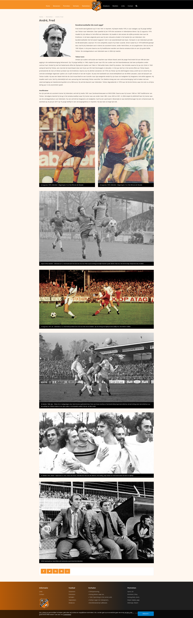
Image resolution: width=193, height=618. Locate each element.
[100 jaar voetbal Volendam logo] (52, 603)
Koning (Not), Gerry (133, 597)
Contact (130, 6)
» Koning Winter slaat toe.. (96, 594)
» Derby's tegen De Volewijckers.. (98, 600)
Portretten (66, 6)
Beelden (115, 6)
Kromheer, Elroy (132, 594)
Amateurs (106, 6)
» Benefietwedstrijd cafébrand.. (98, 603)
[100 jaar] (96, 6)
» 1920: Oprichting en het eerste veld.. (100, 597)
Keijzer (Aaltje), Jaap (133, 600)
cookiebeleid (67, 614)
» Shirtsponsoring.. (94, 592)
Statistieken (86, 6)
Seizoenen (56, 6)
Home (48, 6)
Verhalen (76, 6)
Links (123, 6)
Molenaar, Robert (132, 603)
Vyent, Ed (130, 592)
